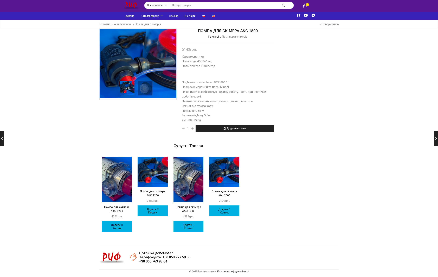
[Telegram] (313, 15)
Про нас (173, 16)
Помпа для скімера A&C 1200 (117, 209)
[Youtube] (305, 15)
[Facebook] (298, 15)
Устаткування (123, 24)
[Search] (283, 5)
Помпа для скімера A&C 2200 (152, 193)
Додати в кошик (236, 128)
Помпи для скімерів (148, 24)
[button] (306, 6)
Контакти (190, 16)
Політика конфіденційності (233, 271)
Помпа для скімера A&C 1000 (188, 209)
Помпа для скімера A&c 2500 (224, 193)
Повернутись (330, 24)
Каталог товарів (150, 16)
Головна (129, 16)
